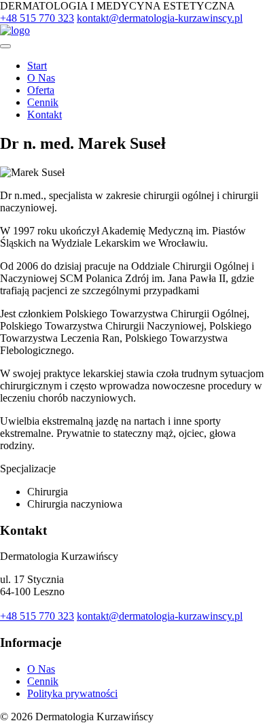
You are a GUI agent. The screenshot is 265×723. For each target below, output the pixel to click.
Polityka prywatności (72, 693)
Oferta (40, 90)
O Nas (41, 78)
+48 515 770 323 (37, 18)
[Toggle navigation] (5, 46)
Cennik (42, 102)
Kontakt (44, 114)
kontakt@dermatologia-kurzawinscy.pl (160, 18)
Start (37, 65)
